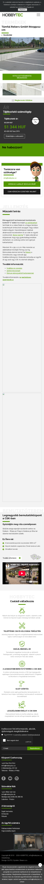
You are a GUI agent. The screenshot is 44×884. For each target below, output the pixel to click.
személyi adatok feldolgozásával (27, 735)
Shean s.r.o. (24, 860)
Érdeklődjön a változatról (14, 136)
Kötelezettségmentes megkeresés (22, 77)
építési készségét (13, 271)
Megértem (22, 9)
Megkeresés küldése (23, 100)
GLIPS (9, 860)
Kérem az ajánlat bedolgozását (22, 184)
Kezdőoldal (7, 35)
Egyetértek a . (22, 735)
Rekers (28, 252)
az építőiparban (31, 223)
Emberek (5, 814)
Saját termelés (7, 811)
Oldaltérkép (6, 858)
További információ (9, 558)
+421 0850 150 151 (9, 792)
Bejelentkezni (35, 748)
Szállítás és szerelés (14, 268)
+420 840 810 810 (8, 763)
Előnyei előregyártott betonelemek (20, 273)
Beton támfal (18, 235)
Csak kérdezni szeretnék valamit (22, 192)
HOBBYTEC (24, 855)
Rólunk (4, 816)
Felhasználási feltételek (11, 828)
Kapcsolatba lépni (8, 831)
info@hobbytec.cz (10, 178)
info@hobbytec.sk (8, 794)
